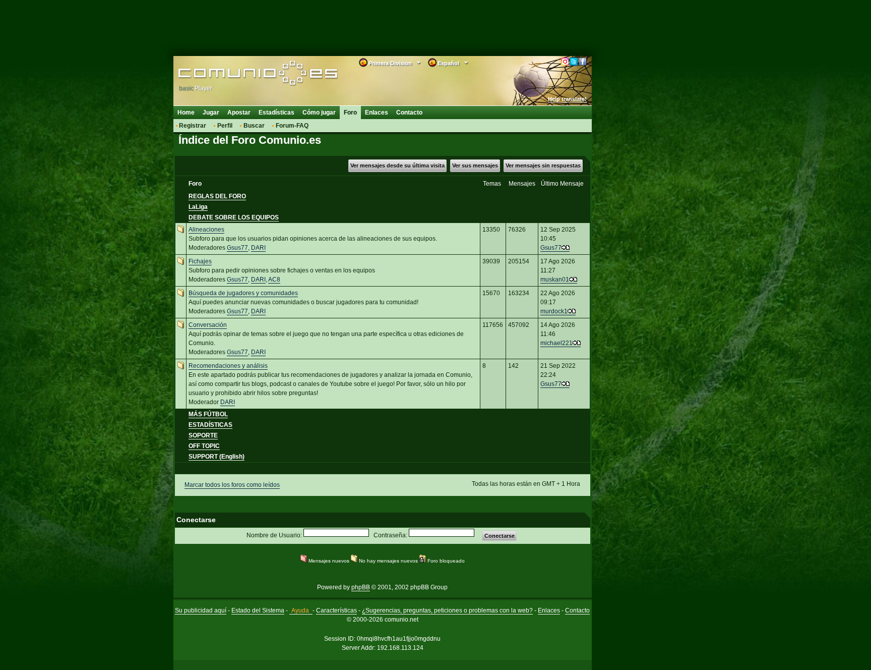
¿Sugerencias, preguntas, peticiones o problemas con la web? (447, 610)
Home (186, 112)
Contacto (409, 112)
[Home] (242, 74)
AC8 (274, 279)
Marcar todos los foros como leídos (232, 484)
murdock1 (554, 311)
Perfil (224, 125)
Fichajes (200, 261)
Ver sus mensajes (475, 165)
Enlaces (376, 112)
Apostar (239, 112)
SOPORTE (203, 435)
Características (336, 610)
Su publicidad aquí (200, 610)
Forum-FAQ (292, 125)
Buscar (254, 125)
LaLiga (198, 206)
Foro (350, 112)
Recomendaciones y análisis (228, 365)
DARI (258, 247)
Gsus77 (237, 247)
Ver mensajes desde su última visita (397, 165)
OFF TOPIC (204, 446)
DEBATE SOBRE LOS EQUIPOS (234, 217)
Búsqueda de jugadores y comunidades (243, 293)
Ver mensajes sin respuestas (543, 165)
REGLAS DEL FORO (217, 196)
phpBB (360, 587)
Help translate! (567, 99)
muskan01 (554, 279)
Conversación (208, 324)
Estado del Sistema (257, 610)
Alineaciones (206, 229)
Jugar (211, 112)
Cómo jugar (319, 112)
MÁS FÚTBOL (208, 414)
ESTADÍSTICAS (210, 424)
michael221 (556, 343)
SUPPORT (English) (216, 456)
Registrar (192, 125)
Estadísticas (276, 112)
